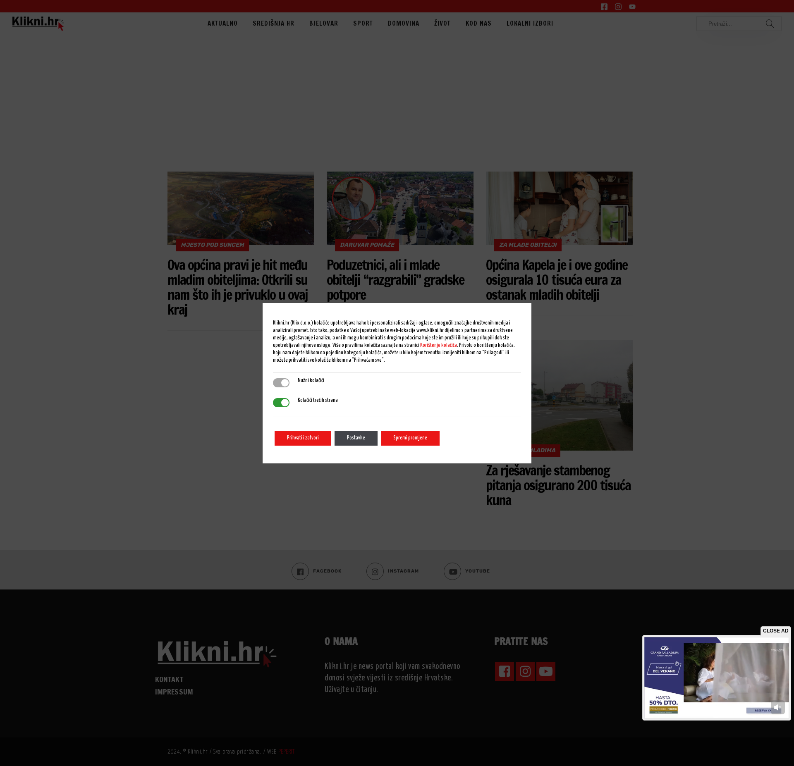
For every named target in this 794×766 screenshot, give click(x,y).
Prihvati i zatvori (303, 438)
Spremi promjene (410, 438)
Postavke (356, 438)
